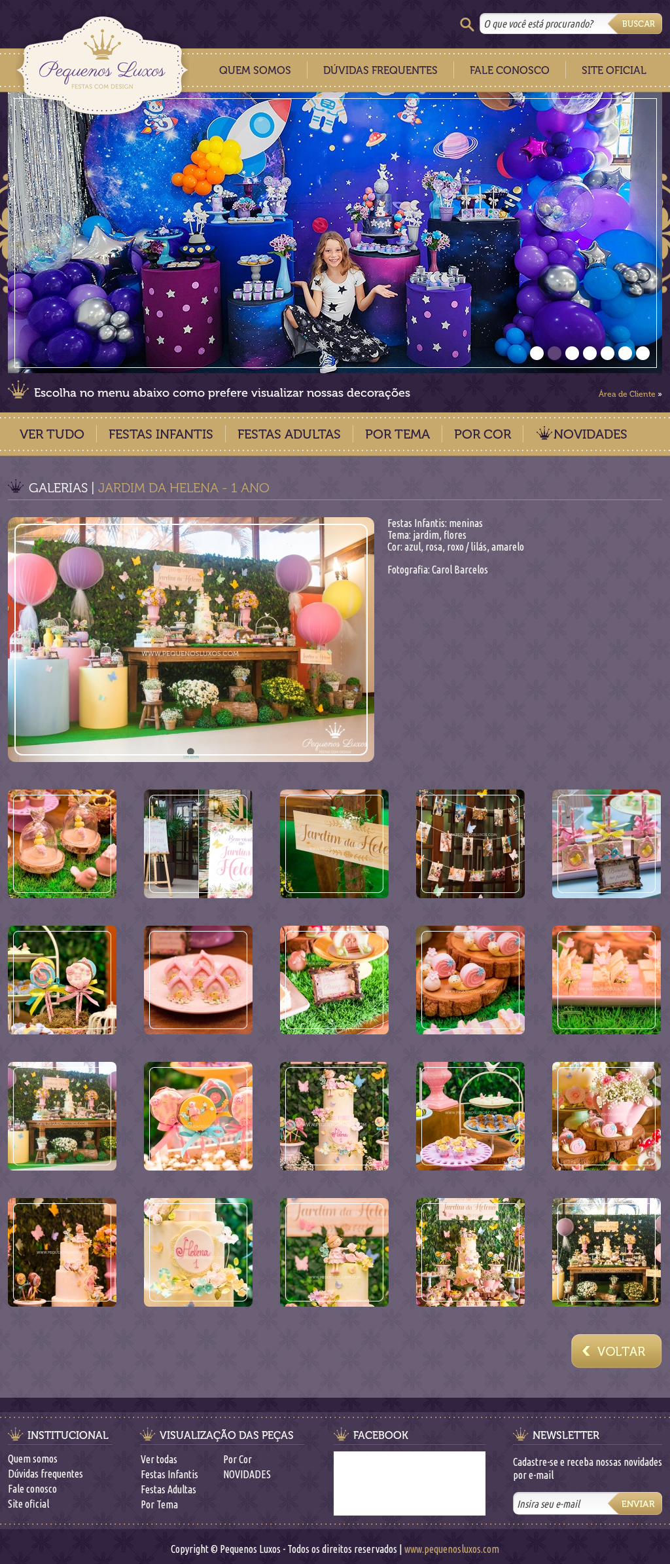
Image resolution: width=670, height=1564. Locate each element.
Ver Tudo (52, 434)
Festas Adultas (289, 434)
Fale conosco (32, 1489)
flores (455, 535)
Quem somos (33, 1458)
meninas (466, 523)
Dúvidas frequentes (45, 1474)
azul (412, 547)
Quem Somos (255, 70)
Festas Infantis (161, 434)
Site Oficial (614, 70)
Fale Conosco (510, 70)
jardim (426, 535)
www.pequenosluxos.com (451, 1549)
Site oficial (28, 1504)
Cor (393, 547)
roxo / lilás (467, 547)
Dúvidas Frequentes (380, 70)
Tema (398, 535)
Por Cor (482, 434)
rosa (433, 547)
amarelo (507, 547)
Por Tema (397, 434)
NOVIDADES (590, 434)
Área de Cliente (627, 394)
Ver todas (159, 1459)
